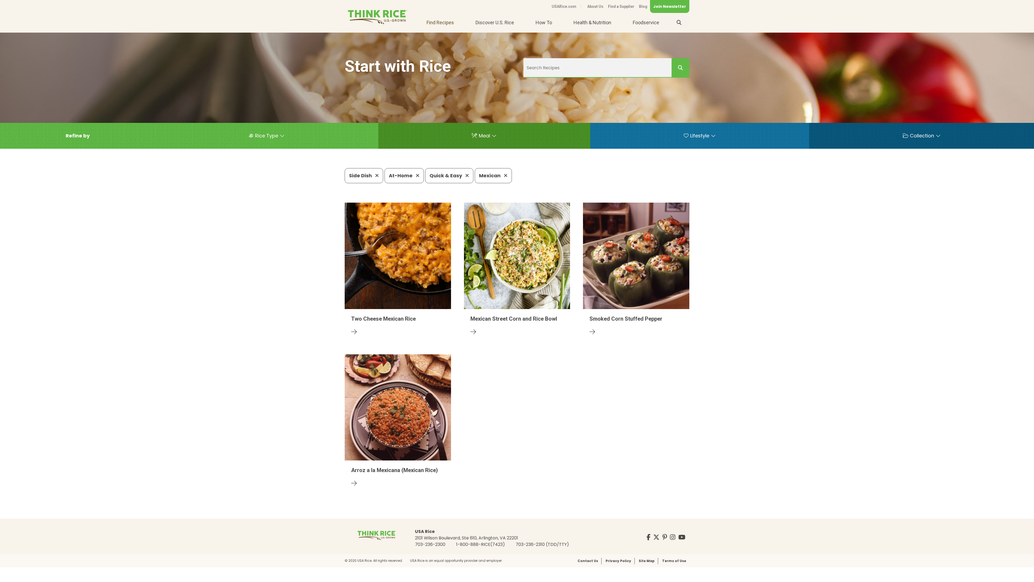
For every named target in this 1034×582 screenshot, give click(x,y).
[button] (78, 136)
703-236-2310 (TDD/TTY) (542, 544)
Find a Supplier (621, 6)
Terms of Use (674, 561)
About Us (595, 6)
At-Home (401, 175)
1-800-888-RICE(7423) (480, 544)
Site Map (647, 561)
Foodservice (646, 22)
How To (544, 22)
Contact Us (588, 561)
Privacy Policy (618, 561)
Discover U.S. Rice (495, 22)
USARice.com (564, 6)
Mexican (490, 175)
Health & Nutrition (592, 22)
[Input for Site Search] (679, 22)
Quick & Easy (446, 175)
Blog (643, 6)
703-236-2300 (430, 544)
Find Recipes (440, 22)
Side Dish (361, 175)
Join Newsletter (669, 6)
